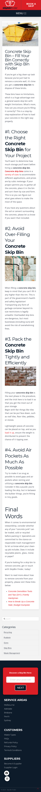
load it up (9, 432)
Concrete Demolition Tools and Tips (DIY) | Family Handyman (20, 594)
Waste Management (12, 653)
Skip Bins (8, 648)
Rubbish (7, 638)
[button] (20, 13)
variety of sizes (12, 174)
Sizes (6, 643)
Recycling (8, 632)
